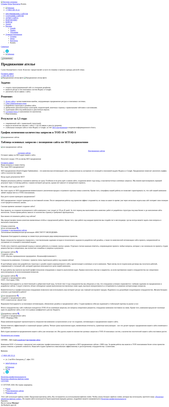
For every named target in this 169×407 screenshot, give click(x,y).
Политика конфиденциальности (13, 377)
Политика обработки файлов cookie (15, 379)
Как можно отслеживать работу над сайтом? (18, 216)
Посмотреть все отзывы (10, 335)
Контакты (16, 4)
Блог (8, 389)
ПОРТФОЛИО (11, 20)
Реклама (9, 26)
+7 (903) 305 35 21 (13, 10)
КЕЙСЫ (9, 22)
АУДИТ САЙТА (12, 18)
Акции (8, 24)
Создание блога (12, 112)
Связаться (5, 47)
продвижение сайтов (18, 230)
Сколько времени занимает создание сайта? (18, 206)
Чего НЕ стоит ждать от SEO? (12, 187)
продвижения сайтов (33, 340)
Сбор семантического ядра (16, 103)
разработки (21, 340)
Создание (4, 230)
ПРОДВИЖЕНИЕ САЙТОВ (17, 14)
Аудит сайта (10, 101)
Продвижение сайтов (96, 151)
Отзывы (4, 4)
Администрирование (14, 34)
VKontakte (14, 32)
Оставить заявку (7, 74)
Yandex (13, 30)
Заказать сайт (11, 393)
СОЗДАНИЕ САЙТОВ (15, 16)
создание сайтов (24, 153)
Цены (10, 4)
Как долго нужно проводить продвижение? (18, 196)
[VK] (8, 369)
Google (13, 28)
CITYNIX (5, 381)
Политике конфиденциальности (113, 399)
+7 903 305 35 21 (7, 76)
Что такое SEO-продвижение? (12, 167)
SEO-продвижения (59, 127)
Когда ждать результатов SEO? (13, 177)
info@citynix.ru (11, 363)
